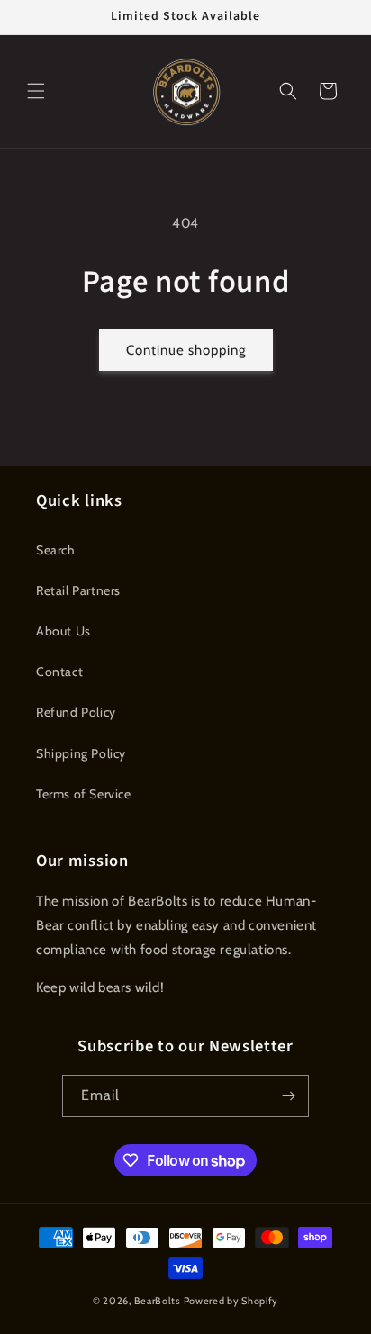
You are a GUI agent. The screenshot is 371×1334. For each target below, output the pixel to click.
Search (56, 550)
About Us (63, 631)
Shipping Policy (81, 753)
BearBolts (159, 1300)
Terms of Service (83, 794)
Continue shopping (186, 350)
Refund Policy (76, 712)
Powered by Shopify (231, 1300)
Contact (59, 671)
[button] (36, 91)
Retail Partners (78, 590)
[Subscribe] (288, 1096)
